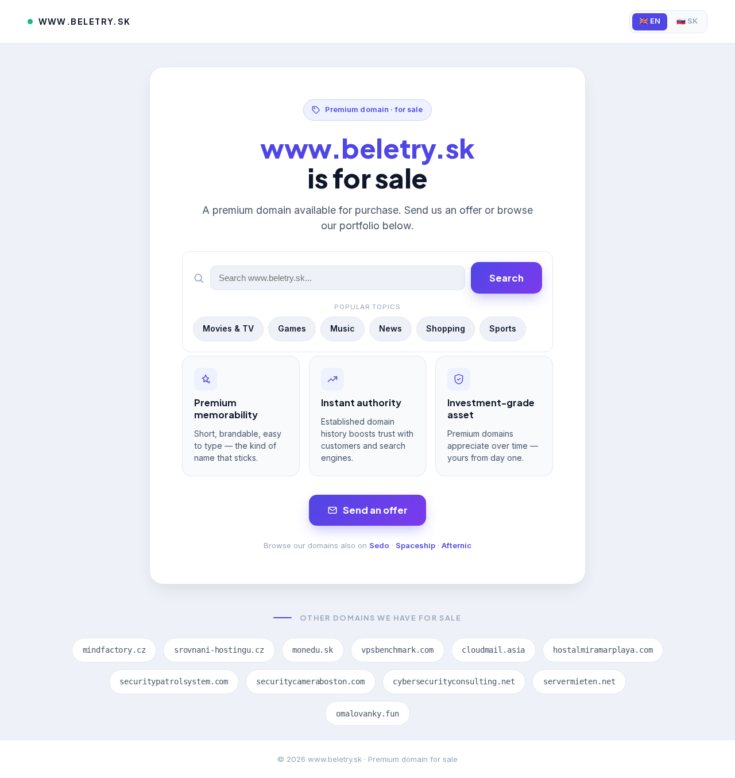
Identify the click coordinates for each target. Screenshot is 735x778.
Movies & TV (228, 328)
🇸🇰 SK (687, 21)
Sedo (379, 545)
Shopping (445, 328)
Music (342, 328)
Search (506, 278)
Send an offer (375, 510)
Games (292, 328)
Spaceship (415, 545)
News (390, 328)
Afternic (456, 545)
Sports (502, 328)
